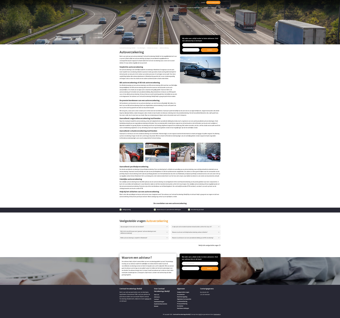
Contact (203, 2)
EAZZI (200, 314)
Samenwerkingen (159, 302)
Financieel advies (209, 8)
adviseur (147, 299)
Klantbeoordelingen (183, 308)
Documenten (181, 294)
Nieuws (156, 306)
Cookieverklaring (182, 301)
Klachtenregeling (182, 297)
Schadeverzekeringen (194, 8)
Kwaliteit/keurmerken (160, 304)
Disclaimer (180, 306)
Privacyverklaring (182, 304)
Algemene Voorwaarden (184, 299)
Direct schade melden (213, 2)
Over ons (156, 295)
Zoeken (209, 50)
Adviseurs (157, 297)
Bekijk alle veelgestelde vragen (209, 245)
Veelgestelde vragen (183, 292)
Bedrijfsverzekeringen (176, 8)
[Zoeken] (219, 8)
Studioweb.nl (217, 314)
